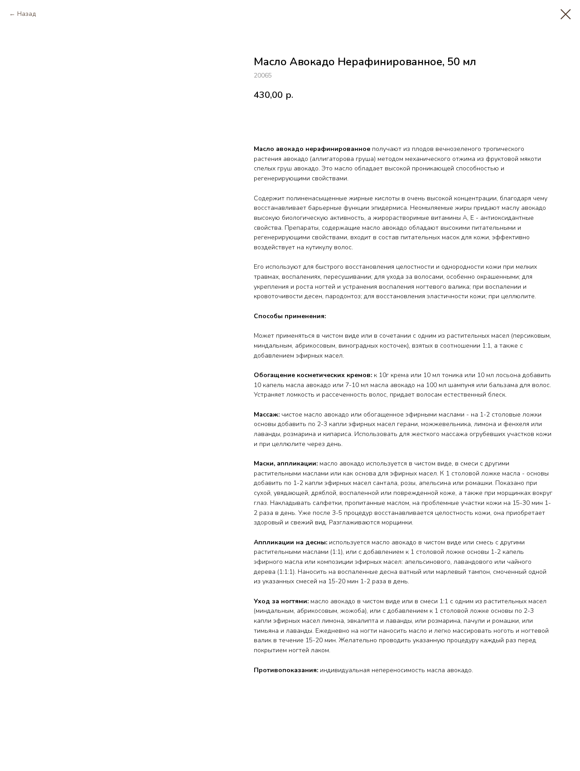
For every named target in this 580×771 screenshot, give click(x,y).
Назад (26, 14)
